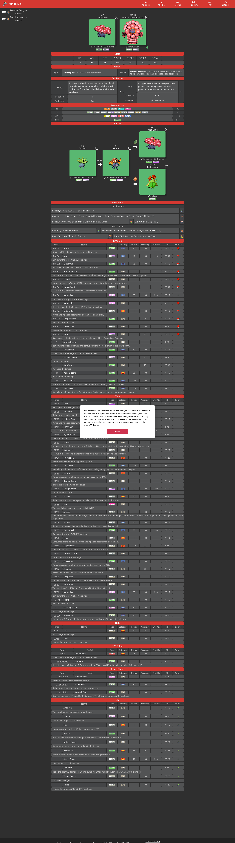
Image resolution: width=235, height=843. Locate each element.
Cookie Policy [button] (101, 422)
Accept (117, 431)
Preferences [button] (95, 425)
